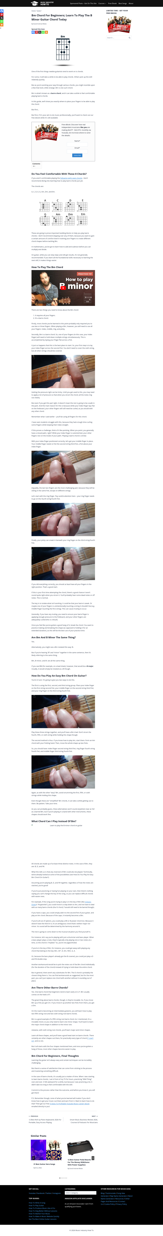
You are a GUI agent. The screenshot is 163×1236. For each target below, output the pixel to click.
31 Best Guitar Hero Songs (44, 1164)
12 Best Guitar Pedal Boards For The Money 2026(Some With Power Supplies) (79, 1162)
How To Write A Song (37, 1203)
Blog (102, 1193)
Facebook (40, 1193)
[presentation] (46, 1150)
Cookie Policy (109, 1204)
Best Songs (123, 3)
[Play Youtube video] (63, 288)
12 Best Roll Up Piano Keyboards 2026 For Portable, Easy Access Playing (45, 1119)
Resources (119, 1199)
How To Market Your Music (39, 1214)
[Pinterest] (36, 32)
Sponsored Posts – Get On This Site (83, 3)
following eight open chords (71, 178)
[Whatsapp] (43, 32)
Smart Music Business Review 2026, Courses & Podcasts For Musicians (84, 1119)
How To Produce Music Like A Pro (42, 1208)
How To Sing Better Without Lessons (43, 1211)
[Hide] (0, 28)
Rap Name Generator (118, 1196)
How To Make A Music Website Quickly (44, 1216)
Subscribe (77, 155)
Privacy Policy (121, 1204)
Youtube (32, 1193)
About (131, 3)
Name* (77, 141)
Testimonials (111, 1193)
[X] (39, 32)
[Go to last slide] (33, 1158)
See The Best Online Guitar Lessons (43, 1219)
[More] (46, 32)
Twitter (48, 1193)
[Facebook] (33, 32)
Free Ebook (112, 3)
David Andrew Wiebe (40, 24)
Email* (77, 148)
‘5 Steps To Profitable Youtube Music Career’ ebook (69, 1104)
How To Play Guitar (36, 1205)
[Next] (93, 1158)
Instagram (57, 1193)
